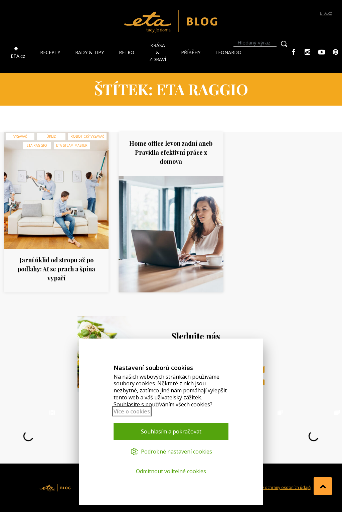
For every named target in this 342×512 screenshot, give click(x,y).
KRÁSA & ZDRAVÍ (157, 52)
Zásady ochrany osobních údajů (280, 487)
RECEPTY (50, 52)
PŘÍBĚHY (190, 52)
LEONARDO (228, 52)
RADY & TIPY (89, 52)
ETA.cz (326, 13)
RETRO (126, 52)
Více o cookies (132, 411)
